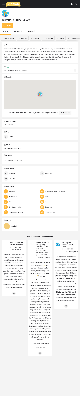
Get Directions (65, 113)
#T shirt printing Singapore (40, 343)
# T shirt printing (40, 347)
